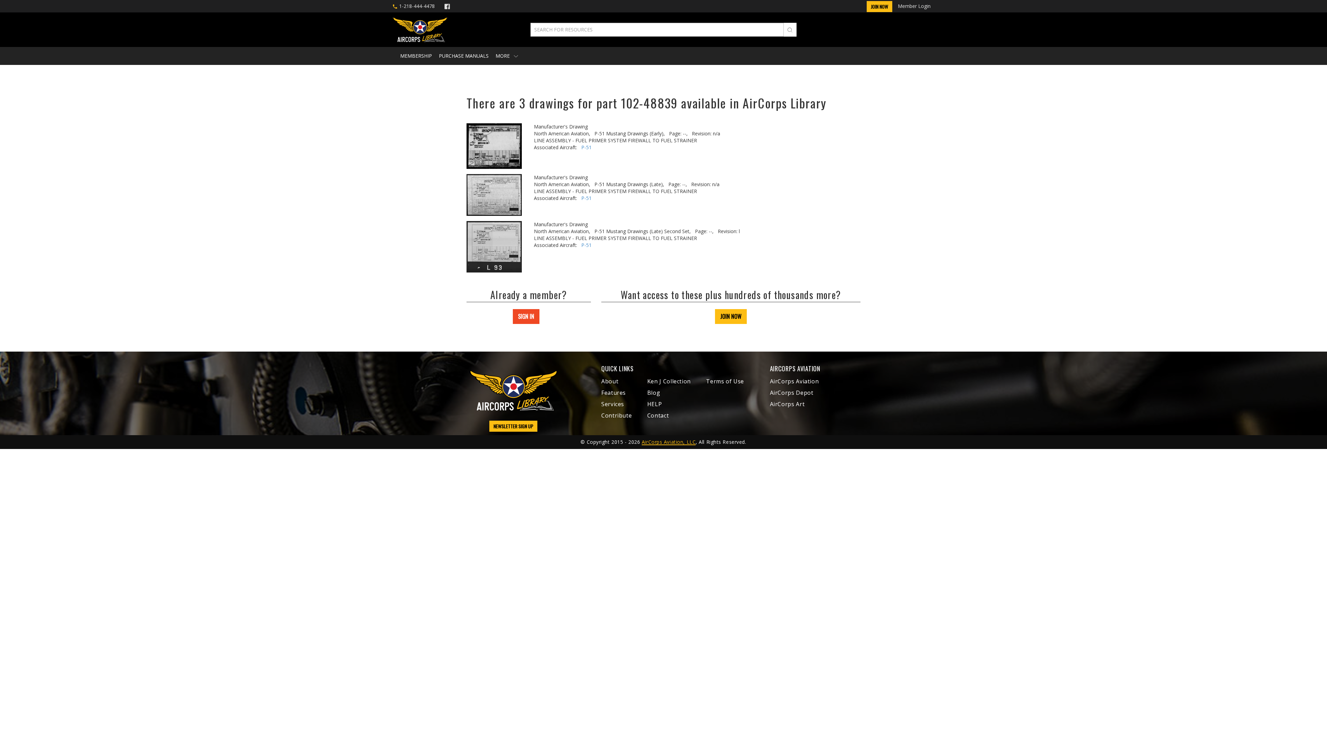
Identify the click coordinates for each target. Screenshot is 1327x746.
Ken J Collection (669, 381)
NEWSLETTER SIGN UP (513, 426)
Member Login (914, 6)
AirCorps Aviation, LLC (669, 442)
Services (612, 404)
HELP (654, 404)
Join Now (879, 6)
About (609, 381)
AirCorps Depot (791, 392)
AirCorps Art (787, 404)
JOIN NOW (731, 316)
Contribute (616, 415)
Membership (416, 55)
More (503, 55)
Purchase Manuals (464, 55)
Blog (653, 392)
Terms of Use (725, 381)
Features (613, 392)
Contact (658, 415)
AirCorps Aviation (794, 381)
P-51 (586, 147)
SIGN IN (526, 316)
